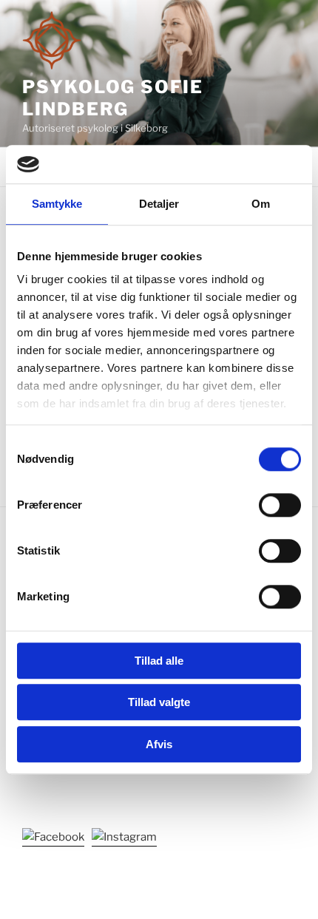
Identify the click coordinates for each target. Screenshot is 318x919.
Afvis (159, 744)
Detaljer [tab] (159, 203)
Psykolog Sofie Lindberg (112, 98)
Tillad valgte (159, 702)
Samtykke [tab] (57, 203)
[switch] (280, 505)
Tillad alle (159, 660)
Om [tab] (260, 203)
